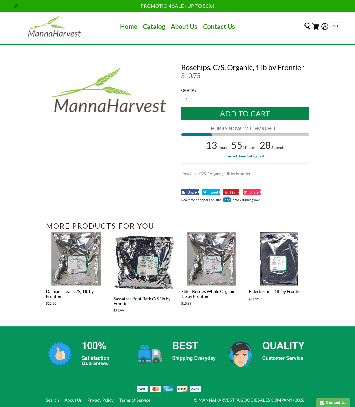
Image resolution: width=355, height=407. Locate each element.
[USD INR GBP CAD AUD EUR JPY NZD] (337, 26)
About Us (184, 26)
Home (128, 26)
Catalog (154, 26)
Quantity (189, 90)
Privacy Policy (100, 400)
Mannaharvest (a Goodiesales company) (246, 400)
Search (52, 400)
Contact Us (219, 26)
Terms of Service (134, 400)
